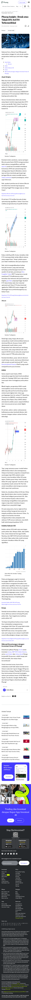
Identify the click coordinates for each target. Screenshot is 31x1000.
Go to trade (22, 2)
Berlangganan (24, 863)
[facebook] (15, 696)
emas (9, 652)
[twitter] (13, 696)
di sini (20, 649)
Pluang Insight (15, 11)
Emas (6, 69)
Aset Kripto (8, 62)
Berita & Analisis (8, 11)
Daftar (10, 820)
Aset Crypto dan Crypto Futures (17, 984)
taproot (4, 166)
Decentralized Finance (9, 364)
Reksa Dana (8, 989)
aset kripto (8, 654)
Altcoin (10, 64)
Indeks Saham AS (9, 68)
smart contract (6, 177)
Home (3, 11)
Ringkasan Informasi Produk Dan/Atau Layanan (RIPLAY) (15, 991)
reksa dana (19, 654)
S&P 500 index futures (19, 652)
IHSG (6, 66)
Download (19, 820)
